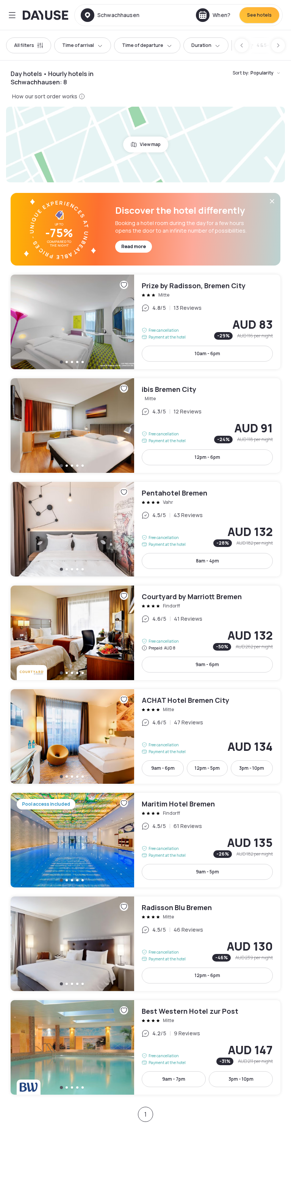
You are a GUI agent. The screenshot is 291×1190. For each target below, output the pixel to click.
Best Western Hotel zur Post (145, 1047)
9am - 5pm (207, 871)
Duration (201, 45)
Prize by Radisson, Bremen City (145, 322)
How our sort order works (44, 96)
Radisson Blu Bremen (145, 943)
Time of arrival (78, 45)
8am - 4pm (207, 561)
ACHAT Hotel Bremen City (145, 736)
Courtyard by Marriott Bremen (145, 633)
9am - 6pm (207, 664)
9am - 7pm (173, 1079)
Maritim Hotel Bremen (145, 840)
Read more (133, 246)
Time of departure (142, 45)
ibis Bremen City (145, 425)
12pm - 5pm (207, 768)
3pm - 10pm (251, 768)
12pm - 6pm (207, 457)
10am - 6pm (207, 353)
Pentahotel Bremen (145, 529)
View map (150, 144)
